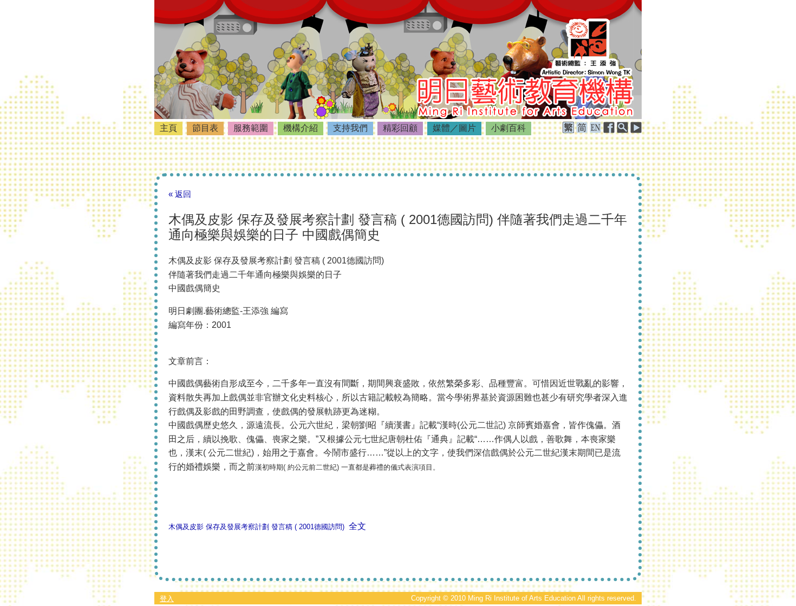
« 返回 (179, 194)
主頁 (168, 128)
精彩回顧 (400, 128)
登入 (167, 599)
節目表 (205, 128)
